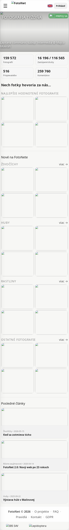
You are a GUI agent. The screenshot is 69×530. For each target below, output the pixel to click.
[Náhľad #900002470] (51, 296)
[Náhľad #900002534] (17, 179)
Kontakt (36, 517)
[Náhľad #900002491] (51, 109)
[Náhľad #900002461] (17, 322)
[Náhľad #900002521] (51, 179)
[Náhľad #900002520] (51, 134)
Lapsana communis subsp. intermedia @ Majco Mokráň (32, 44)
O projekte (41, 511)
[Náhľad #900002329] (17, 238)
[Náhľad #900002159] (51, 381)
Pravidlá (21, 517)
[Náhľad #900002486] (17, 134)
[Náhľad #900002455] (51, 322)
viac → (63, 164)
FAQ (56, 511)
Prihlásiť (60, 5)
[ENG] (50, 6)
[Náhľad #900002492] (17, 109)
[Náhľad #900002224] (17, 264)
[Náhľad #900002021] (51, 264)
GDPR (49, 517)
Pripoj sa (61, 16)
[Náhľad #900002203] (17, 381)
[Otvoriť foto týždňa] (34, 32)
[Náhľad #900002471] (17, 296)
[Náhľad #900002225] (51, 355)
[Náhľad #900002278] (17, 355)
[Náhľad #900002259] (51, 238)
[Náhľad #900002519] (51, 205)
